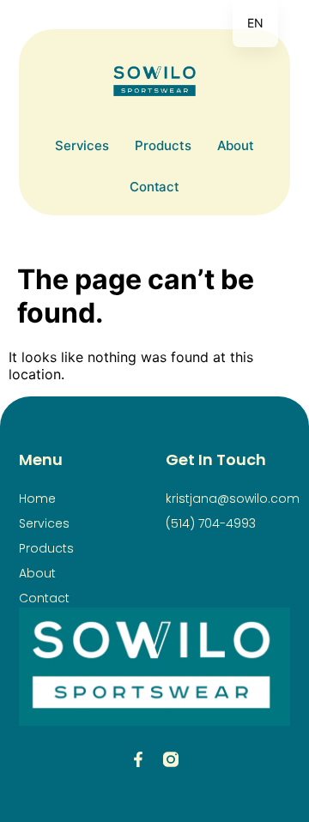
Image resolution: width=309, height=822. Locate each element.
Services (82, 145)
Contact (154, 186)
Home (37, 498)
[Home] (154, 81)
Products (163, 145)
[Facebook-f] (138, 759)
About (236, 145)
